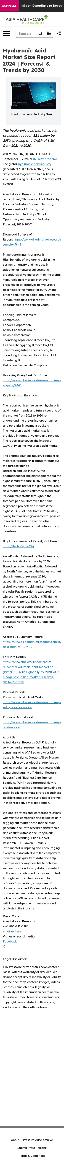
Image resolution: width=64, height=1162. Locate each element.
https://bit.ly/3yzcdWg (18, 546)
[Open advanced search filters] (49, 33)
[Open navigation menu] (6, 33)
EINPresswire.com (43, 159)
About (15, 1140)
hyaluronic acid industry (34, 164)
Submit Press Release (32, 1148)
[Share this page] (58, 33)
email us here (12, 931)
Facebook (10, 941)
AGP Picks (9, 5)
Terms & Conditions (32, 1156)
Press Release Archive (38, 1140)
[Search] (40, 33)
